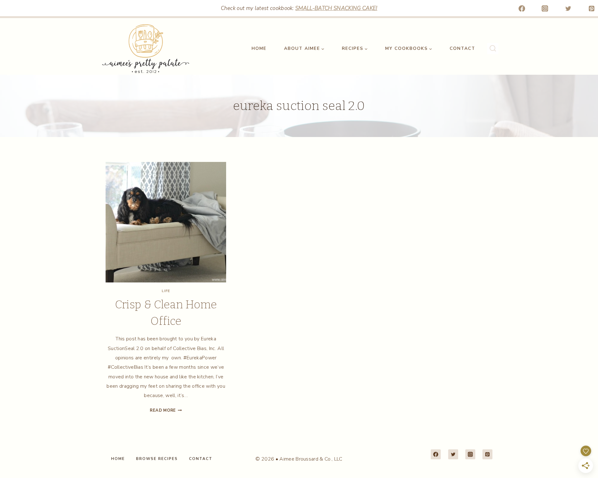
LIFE (166, 290)
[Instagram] (545, 8)
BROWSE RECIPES (157, 458)
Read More (166, 410)
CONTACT (462, 48)
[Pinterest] (591, 8)
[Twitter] (568, 8)
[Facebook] (521, 8)
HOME (259, 48)
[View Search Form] (492, 48)
